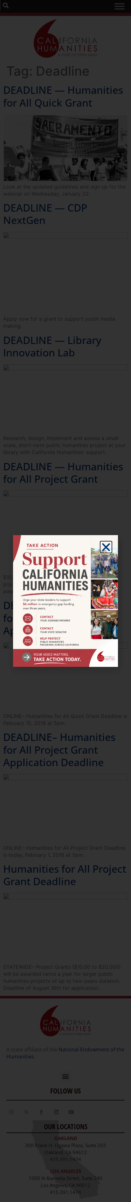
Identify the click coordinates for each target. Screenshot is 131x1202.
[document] (65, 601)
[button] (106, 547)
